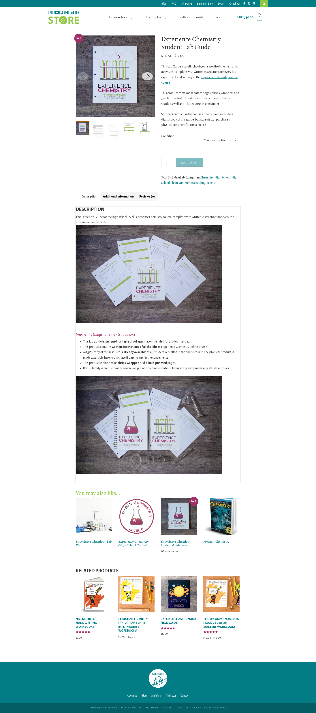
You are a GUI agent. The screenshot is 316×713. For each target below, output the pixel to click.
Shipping (186, 3)
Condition (167, 136)
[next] (147, 76)
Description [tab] (89, 196)
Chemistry (206, 177)
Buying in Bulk (205, 3)
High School (222, 177)
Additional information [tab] (118, 196)
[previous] (83, 76)
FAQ (174, 3)
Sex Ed (220, 17)
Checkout (234, 3)
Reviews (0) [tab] (147, 196)
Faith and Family (191, 17)
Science (211, 183)
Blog (164, 3)
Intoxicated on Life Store (63, 17)
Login (221, 3)
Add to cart (189, 162)
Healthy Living (155, 17)
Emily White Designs (212, 708)
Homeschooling (120, 17)
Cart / (248, 17)
